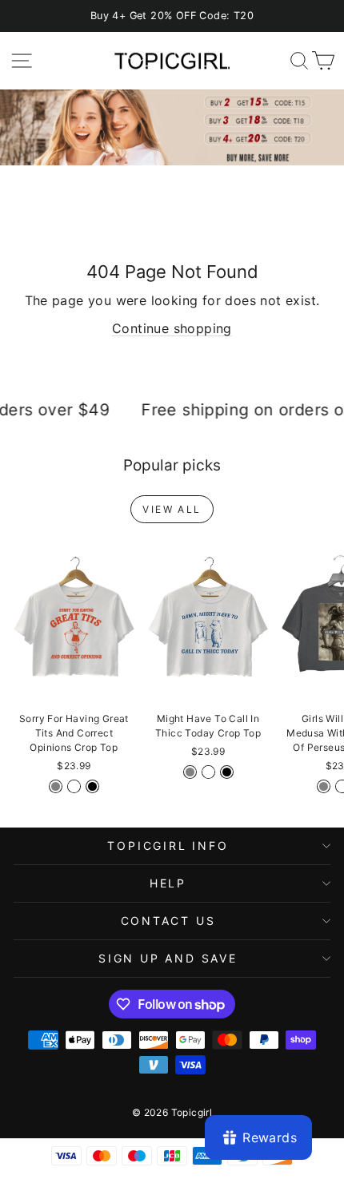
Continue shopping (172, 328)
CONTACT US (168, 920)
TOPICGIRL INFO (167, 845)
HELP (168, 883)
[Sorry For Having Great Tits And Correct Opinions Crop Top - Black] (92, 786)
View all (171, 509)
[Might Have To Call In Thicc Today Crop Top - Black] (227, 772)
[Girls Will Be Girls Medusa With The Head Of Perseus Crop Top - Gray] (324, 786)
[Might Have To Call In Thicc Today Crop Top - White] (208, 772)
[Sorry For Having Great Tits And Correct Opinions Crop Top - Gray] (56, 786)
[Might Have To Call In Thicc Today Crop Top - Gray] (190, 772)
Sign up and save (168, 958)
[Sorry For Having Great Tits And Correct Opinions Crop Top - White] (74, 786)
